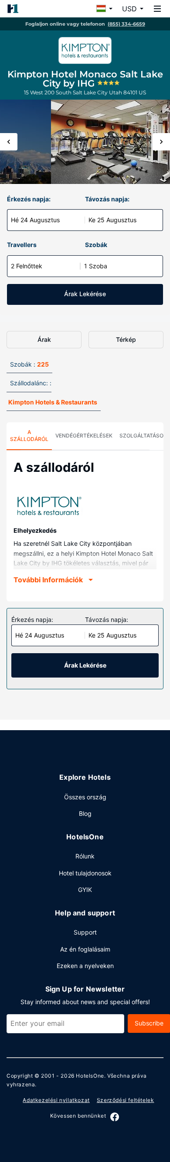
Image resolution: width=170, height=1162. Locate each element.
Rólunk (85, 856)
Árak (44, 339)
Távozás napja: (107, 199)
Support (85, 932)
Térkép (126, 339)
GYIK (85, 889)
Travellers (22, 244)
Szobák (96, 244)
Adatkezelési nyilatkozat (56, 1100)
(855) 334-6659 (126, 24)
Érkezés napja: (29, 199)
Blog (85, 813)
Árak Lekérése (85, 293)
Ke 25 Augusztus (112, 220)
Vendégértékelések (83, 435)
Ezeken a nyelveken (85, 965)
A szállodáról (29, 435)
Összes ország (85, 797)
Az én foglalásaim (85, 949)
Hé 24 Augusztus (35, 220)
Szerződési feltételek (125, 1100)
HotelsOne (90, 1075)
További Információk (48, 579)
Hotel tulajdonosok (85, 873)
